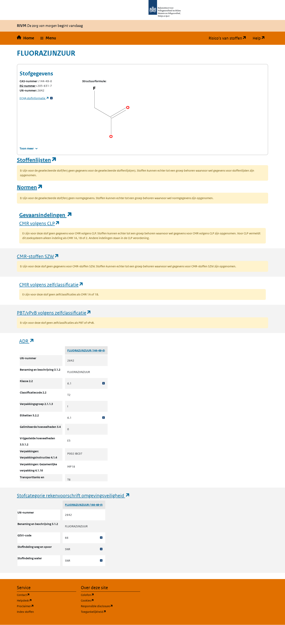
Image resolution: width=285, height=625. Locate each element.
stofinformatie (34, 98)
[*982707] (103, 418)
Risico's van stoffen (229, 38)
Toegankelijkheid (110, 612)
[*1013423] (101, 549)
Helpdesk (43, 600)
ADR (26, 341)
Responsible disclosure (110, 606)
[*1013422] (101, 538)
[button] (48, 38)
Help (260, 38)
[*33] (51, 98)
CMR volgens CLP (39, 223)
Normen (30, 187)
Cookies (106, 600)
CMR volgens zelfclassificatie (51, 284)
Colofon (106, 595)
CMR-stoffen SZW (38, 256)
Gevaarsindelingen (45, 215)
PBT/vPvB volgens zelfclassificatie (54, 312)
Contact (42, 595)
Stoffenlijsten (37, 160)
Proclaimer (44, 606)
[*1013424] (101, 560)
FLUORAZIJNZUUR (79, 350)
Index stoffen (25, 612)
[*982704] (103, 383)
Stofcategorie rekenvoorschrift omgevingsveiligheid (73, 495)
